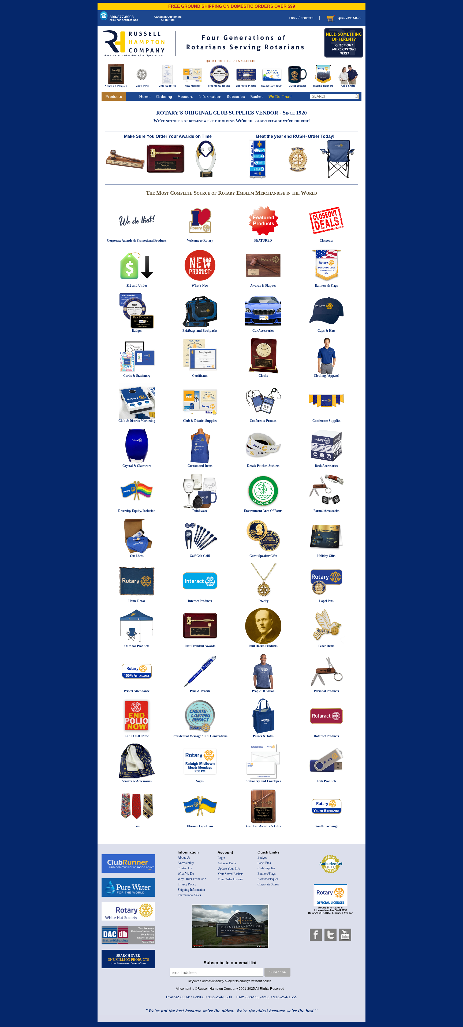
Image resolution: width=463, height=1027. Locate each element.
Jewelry (263, 601)
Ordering (164, 96)
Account (185, 96)
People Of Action (263, 691)
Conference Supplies (326, 421)
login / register (301, 18)
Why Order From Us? (192, 879)
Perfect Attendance (137, 691)
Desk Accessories (326, 466)
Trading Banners (323, 85)
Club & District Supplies (200, 421)
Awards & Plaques (116, 86)
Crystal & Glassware (136, 466)
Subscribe (236, 96)
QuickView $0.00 (349, 18)
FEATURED (263, 240)
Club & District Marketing (136, 421)
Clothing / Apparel (326, 376)
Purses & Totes (263, 736)
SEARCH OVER (128, 959)
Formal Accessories (326, 511)
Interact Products (200, 601)
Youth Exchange (326, 826)
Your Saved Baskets (230, 874)
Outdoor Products (136, 646)
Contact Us (185, 868)
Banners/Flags (266, 873)
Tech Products (326, 781)
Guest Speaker (297, 85)
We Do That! (280, 96)
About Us (184, 857)
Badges (137, 331)
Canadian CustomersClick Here (168, 18)
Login (221, 858)
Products (113, 96)
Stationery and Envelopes (263, 781)
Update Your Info (229, 868)
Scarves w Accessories (137, 781)
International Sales (189, 895)
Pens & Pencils (200, 691)
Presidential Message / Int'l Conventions (200, 736)
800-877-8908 (124, 18)
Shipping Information (191, 890)
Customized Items (200, 466)
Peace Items (326, 646)
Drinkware (199, 511)
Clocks (263, 376)
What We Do (186, 873)
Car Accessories (263, 331)
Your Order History (230, 879)
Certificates (200, 376)
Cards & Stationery (136, 376)
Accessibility (186, 863)
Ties (137, 826)
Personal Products (326, 691)
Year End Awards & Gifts (263, 826)
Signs (200, 781)
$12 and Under (136, 285)
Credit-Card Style (271, 86)
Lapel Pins (142, 85)
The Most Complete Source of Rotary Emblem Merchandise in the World (231, 193)
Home (145, 96)
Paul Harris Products (263, 646)
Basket (256, 96)
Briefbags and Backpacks (200, 331)
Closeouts (326, 240)
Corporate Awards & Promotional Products (137, 240)
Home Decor (136, 601)
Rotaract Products (326, 736)
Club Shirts (348, 85)
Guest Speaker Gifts (263, 556)
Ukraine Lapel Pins (200, 826)
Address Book (227, 863)
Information (210, 96)
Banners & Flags (326, 285)
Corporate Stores (268, 884)
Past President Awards (200, 646)
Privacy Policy (187, 884)
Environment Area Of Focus (263, 511)
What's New (200, 285)
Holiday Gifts (326, 556)
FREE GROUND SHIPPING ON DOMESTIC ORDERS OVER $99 (231, 6)
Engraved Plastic (246, 85)
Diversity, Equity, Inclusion (136, 511)
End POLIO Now (137, 736)
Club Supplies (167, 85)
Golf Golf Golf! (200, 556)
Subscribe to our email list (230, 962)
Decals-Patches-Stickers (263, 466)
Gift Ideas (137, 556)
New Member (192, 85)
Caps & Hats (326, 331)
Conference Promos (263, 421)
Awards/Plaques (267, 879)
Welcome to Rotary (200, 240)
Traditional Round (219, 85)
